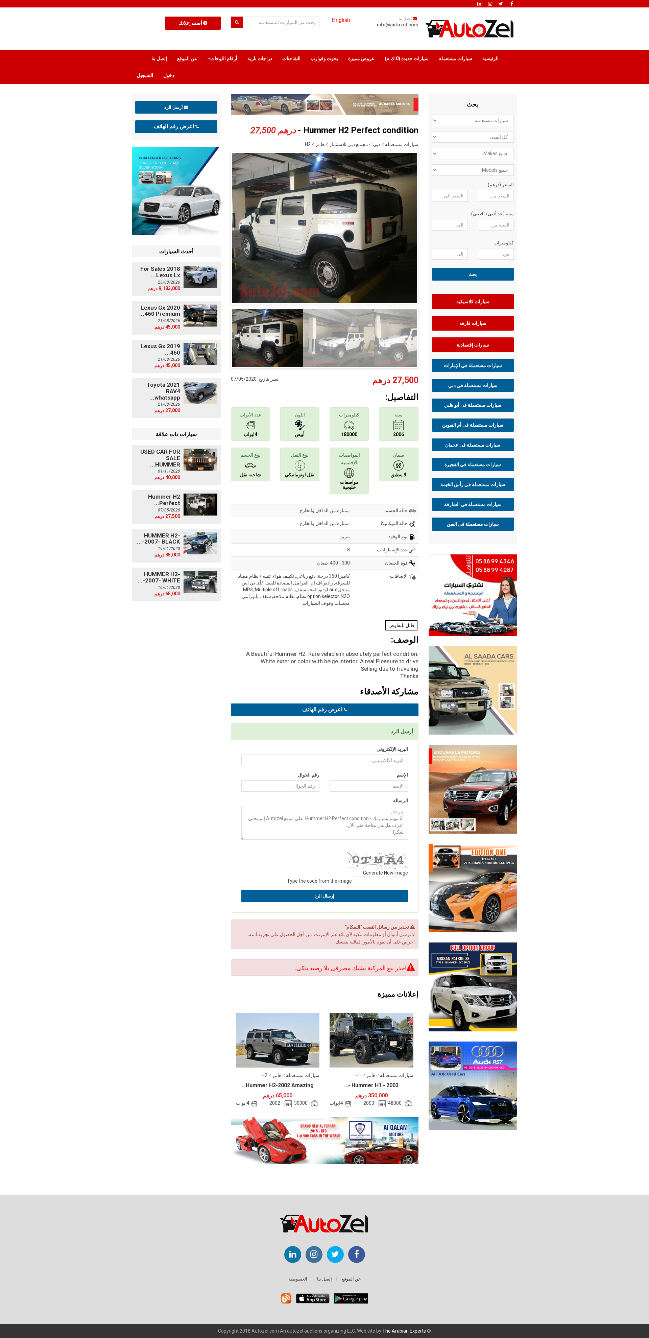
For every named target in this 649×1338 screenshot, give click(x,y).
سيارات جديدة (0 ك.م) (407, 58)
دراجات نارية (259, 58)
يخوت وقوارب (324, 58)
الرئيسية (490, 58)
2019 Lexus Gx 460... (160, 349)
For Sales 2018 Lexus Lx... (160, 272)
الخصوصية (297, 1279)
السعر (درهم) (501, 184)
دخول (168, 75)
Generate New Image (385, 873)
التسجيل (145, 75)
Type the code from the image (319, 881)
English (341, 20)
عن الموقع (187, 58)
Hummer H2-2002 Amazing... (278, 1085)
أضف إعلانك (190, 23)
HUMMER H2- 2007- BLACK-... (158, 538)
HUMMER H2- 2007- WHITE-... (159, 577)
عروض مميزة (361, 58)
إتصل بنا (159, 58)
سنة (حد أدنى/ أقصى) (492, 213)
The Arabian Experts (404, 1331)
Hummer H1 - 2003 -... (371, 1085)
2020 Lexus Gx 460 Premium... (159, 310)
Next (429, 226)
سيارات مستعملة (455, 58)
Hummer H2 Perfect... (164, 499)
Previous (220, 226)
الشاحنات (291, 58)
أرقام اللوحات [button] (223, 58)
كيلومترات (504, 242)
